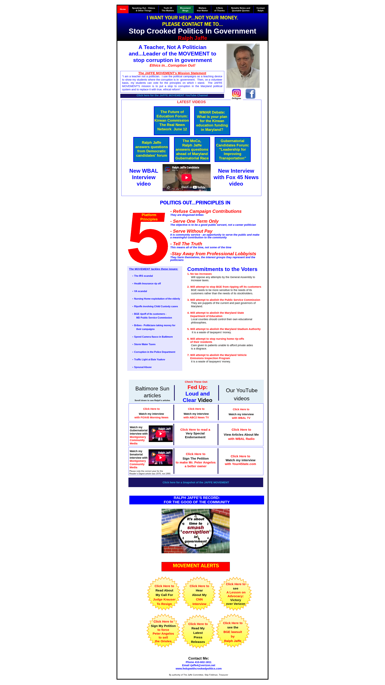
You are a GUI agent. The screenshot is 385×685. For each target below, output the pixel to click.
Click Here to (235, 584)
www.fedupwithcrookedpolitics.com (199, 668)
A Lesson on (236, 592)
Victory (235, 600)
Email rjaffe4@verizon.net (198, 665)
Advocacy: (236, 596)
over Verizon (235, 603)
